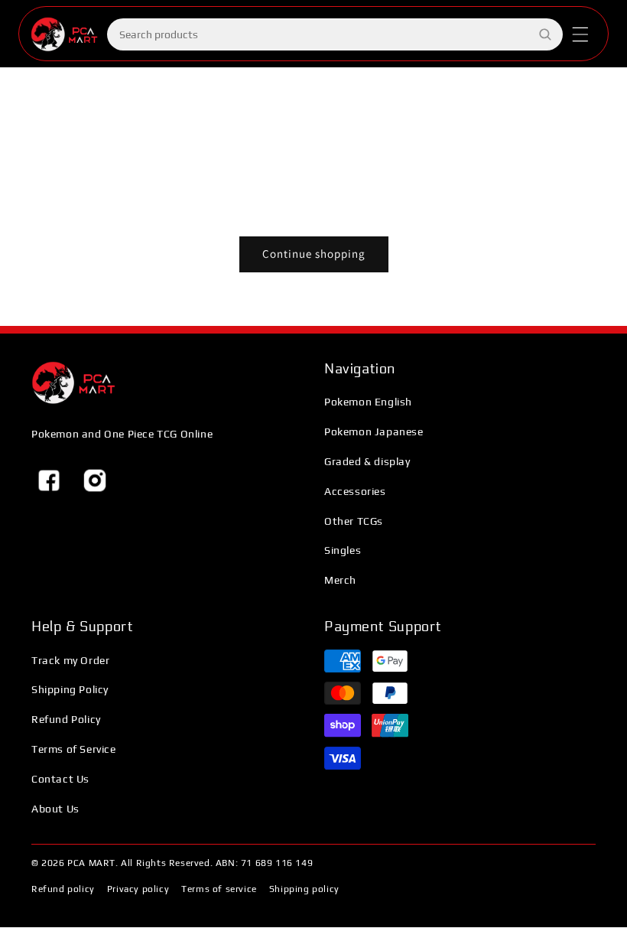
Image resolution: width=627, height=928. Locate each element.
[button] (580, 34)
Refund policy (63, 889)
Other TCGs (353, 521)
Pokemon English (368, 402)
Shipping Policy (70, 689)
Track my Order (70, 660)
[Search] (545, 34)
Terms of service (219, 889)
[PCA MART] (73, 383)
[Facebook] (49, 480)
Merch (340, 580)
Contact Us (60, 779)
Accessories (355, 491)
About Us (55, 809)
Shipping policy (304, 889)
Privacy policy (138, 889)
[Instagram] (94, 480)
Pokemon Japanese (374, 431)
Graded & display (367, 461)
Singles (342, 550)
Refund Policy (66, 719)
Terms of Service (73, 749)
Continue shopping (313, 253)
